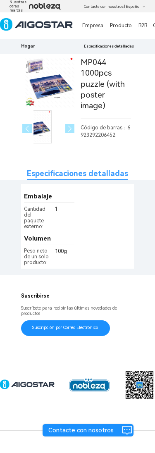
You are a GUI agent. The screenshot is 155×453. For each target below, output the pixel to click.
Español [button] (133, 7)
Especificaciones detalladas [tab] (77, 173)
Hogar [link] (28, 46)
